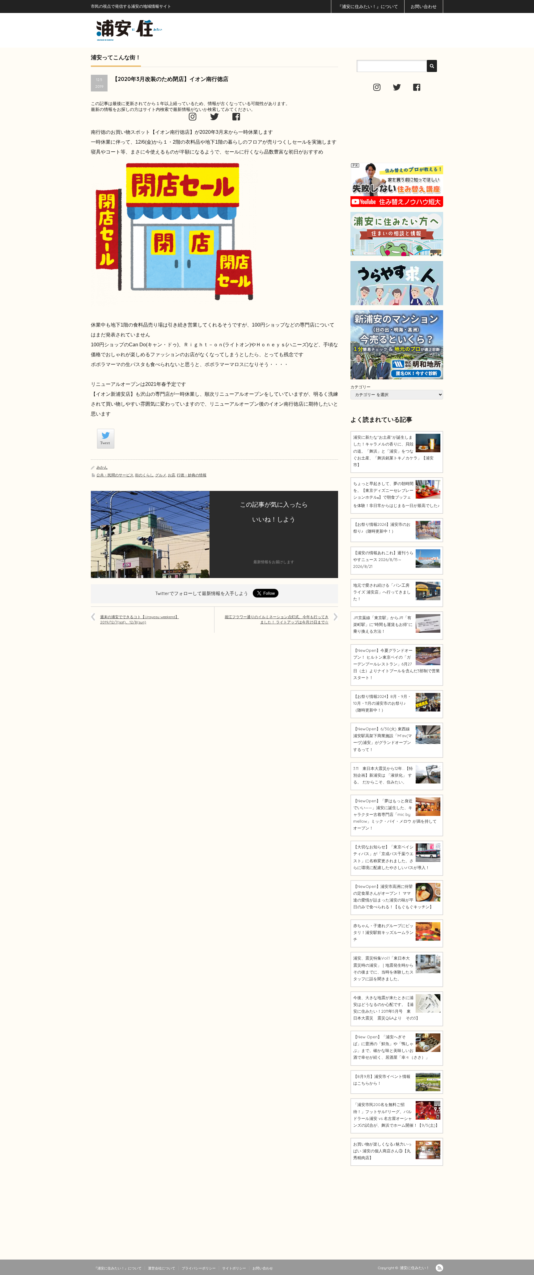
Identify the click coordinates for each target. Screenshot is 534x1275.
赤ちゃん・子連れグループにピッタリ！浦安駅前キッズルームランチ (383, 932)
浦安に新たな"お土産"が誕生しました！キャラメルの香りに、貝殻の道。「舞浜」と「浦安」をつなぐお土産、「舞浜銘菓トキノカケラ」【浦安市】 (393, 451)
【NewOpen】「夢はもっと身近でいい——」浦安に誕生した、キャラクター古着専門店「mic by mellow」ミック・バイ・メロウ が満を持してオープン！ (395, 814)
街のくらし (144, 475)
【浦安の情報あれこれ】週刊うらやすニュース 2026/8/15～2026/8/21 (383, 559)
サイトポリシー (234, 1268)
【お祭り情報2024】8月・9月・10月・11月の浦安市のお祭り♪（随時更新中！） (382, 703)
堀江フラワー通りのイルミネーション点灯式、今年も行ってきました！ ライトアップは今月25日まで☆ (276, 619)
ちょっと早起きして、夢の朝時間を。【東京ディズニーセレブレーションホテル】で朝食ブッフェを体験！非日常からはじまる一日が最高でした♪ (396, 494)
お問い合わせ (424, 6)
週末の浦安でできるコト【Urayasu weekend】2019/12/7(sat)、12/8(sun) (139, 619)
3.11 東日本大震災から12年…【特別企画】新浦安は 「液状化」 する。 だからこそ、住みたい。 (383, 775)
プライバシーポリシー (199, 1268)
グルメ (160, 475)
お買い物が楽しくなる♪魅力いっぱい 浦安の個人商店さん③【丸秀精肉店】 (382, 1151)
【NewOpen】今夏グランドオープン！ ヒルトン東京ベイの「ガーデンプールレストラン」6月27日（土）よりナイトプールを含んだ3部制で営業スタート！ (396, 664)
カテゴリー (360, 386)
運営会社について (161, 1268)
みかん (102, 467)
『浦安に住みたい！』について (367, 6)
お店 (171, 475)
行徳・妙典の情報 (191, 475)
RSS (439, 1268)
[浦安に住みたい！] (157, 30)
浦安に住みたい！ (415, 1267)
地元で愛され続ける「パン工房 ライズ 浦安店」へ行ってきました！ (382, 592)
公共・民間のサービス (115, 475)
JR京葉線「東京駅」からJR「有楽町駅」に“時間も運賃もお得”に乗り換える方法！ (383, 624)
